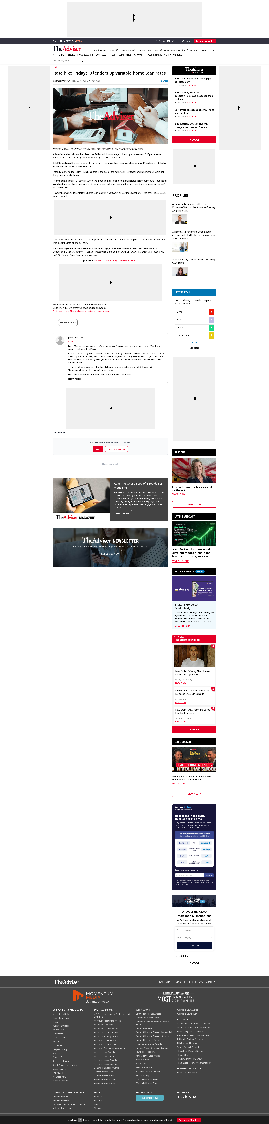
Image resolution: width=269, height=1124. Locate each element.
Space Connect (59, 1069)
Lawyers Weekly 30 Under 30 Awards (152, 1048)
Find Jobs (194, 946)
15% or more (183, 335)
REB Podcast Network (187, 1043)
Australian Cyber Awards (105, 1040)
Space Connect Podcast (188, 1047)
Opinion (123, 50)
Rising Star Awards (144, 1067)
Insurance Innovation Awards (149, 1044)
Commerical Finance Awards (148, 1014)
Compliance (125, 55)
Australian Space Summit (105, 1064)
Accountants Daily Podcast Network (193, 1023)
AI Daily (56, 1022)
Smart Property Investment (65, 1065)
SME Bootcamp (142, 1075)
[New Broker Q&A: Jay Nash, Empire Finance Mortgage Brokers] (194, 656)
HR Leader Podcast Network (190, 1039)
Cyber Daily (58, 1033)
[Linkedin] (164, 41)
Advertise (98, 1100)
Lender (61, 55)
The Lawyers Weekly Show (189, 1059)
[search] (215, 982)
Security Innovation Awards (148, 1071)
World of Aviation (61, 1080)
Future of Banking (144, 1028)
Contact (97, 1104)
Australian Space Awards (105, 1060)
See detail (194, 348)
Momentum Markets (62, 1096)
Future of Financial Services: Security (152, 1036)
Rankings (142, 50)
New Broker (176, 55)
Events (179, 50)
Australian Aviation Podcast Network (193, 1027)
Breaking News (68, 322)
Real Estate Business (62, 1061)
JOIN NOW (209, 875)
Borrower (101, 55)
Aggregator (86, 55)
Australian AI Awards (103, 1024)
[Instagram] (172, 41)
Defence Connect (60, 1037)
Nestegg (56, 1053)
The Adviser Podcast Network (190, 1051)
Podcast (132, 50)
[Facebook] (156, 41)
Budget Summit (143, 1010)
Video (150, 50)
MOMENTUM (73, 41)
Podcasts (192, 982)
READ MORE (122, 513)
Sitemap (98, 1108)
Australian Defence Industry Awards (110, 1048)
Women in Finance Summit (148, 1083)
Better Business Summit (105, 1075)
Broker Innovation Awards (106, 1079)
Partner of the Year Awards (148, 1056)
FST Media (57, 1041)
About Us (98, 1096)
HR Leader (57, 1045)
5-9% (179, 319)
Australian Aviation (61, 1026)
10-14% (180, 327)
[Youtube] (168, 41)
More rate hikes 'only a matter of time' (115, 260)
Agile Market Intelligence (64, 1108)
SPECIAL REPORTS (188, 571)
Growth (138, 55)
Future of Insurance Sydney (148, 1040)
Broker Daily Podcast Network (191, 1031)
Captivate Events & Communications (69, 1104)
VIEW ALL (194, 139)
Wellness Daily (59, 1077)
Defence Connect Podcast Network (193, 1035)
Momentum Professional (188, 1072)
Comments (180, 982)
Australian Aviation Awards (106, 1028)
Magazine (194, 50)
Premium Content (208, 50)
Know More (74, 379)
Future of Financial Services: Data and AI (154, 1032)
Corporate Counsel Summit (148, 1017)
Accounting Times (61, 1018)
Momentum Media (61, 1100)
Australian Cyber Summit (105, 1044)
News (96, 50)
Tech (113, 55)
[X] (160, 41)
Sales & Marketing (156, 55)
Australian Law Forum (104, 1056)
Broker (72, 55)
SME (201, 982)
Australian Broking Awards (106, 1036)
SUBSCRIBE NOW (110, 553)
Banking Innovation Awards (106, 1068)
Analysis (114, 50)
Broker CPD (169, 50)
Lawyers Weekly (60, 1049)
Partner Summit (143, 1059)
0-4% (179, 312)
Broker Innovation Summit (106, 1083)
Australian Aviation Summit (106, 1032)
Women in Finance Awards (148, 1079)
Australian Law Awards (104, 1052)
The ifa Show (183, 1055)
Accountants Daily (61, 1014)
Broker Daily (58, 1030)
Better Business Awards (105, 1072)
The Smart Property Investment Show (194, 1063)
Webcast (159, 50)
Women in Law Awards (187, 1010)
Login (187, 41)
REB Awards (141, 1063)
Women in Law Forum (187, 1014)
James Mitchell (62, 81)
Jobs (186, 50)
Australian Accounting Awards (107, 1021)
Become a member (205, 41)
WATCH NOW (178, 494)
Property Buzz (59, 1057)
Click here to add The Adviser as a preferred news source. (81, 311)
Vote (194, 342)
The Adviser (58, 1073)
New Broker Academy (145, 1052)
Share (165, 81)
